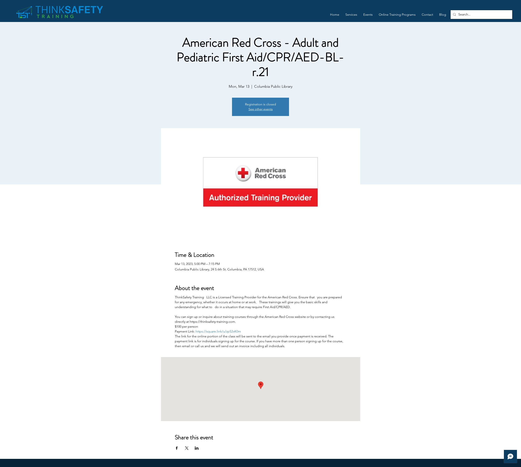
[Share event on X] (187, 448)
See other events (260, 109)
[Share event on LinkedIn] (197, 448)
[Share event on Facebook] (177, 448)
